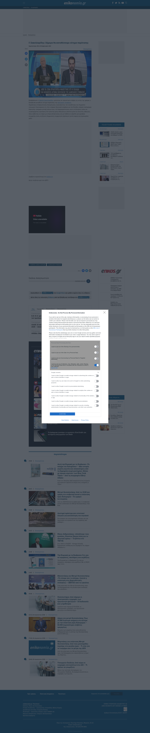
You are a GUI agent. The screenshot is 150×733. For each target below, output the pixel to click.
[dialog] (75, 366)
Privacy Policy (85, 420)
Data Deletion (65, 420)
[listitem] (75, 343)
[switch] (96, 346)
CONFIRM (62, 414)
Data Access (75, 420)
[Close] (105, 313)
